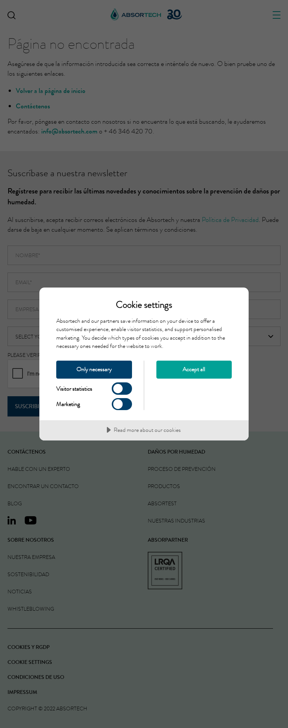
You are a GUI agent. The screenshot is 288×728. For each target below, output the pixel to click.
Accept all (194, 369)
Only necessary (94, 369)
